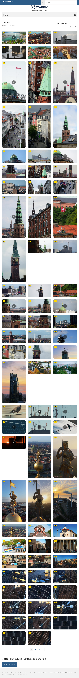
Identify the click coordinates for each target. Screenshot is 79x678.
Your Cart (9, 1)
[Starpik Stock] (39, 7)
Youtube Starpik (9, 664)
